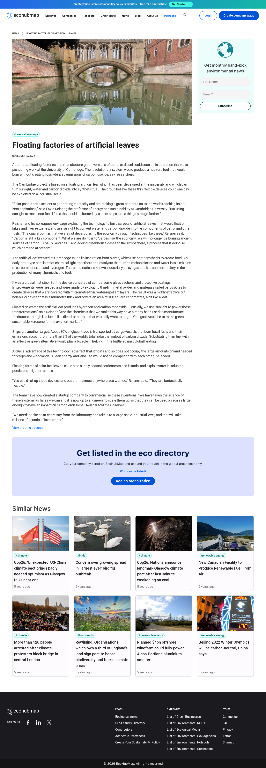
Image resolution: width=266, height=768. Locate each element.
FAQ (225, 723)
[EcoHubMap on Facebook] (25, 722)
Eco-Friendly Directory (130, 723)
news (15, 33)
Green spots (108, 15)
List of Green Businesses (184, 717)
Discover (50, 15)
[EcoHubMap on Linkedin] (35, 722)
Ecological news (126, 717)
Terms (227, 736)
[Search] (185, 15)
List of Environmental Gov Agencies (191, 736)
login (208, 15)
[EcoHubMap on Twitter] (46, 722)
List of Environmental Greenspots (190, 749)
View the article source (27, 428)
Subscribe (225, 106)
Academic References (130, 736)
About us (152, 15)
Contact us (230, 717)
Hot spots (88, 15)
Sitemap (228, 742)
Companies (69, 15)
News (125, 15)
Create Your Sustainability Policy (137, 742)
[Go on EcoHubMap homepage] (23, 15)
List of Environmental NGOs (186, 723)
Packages (170, 15)
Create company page (239, 15)
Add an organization (133, 481)
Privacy (228, 729)
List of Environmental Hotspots (188, 742)
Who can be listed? (133, 471)
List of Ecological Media (183, 729)
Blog (138, 15)
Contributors (123, 729)
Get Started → (181, 4)
